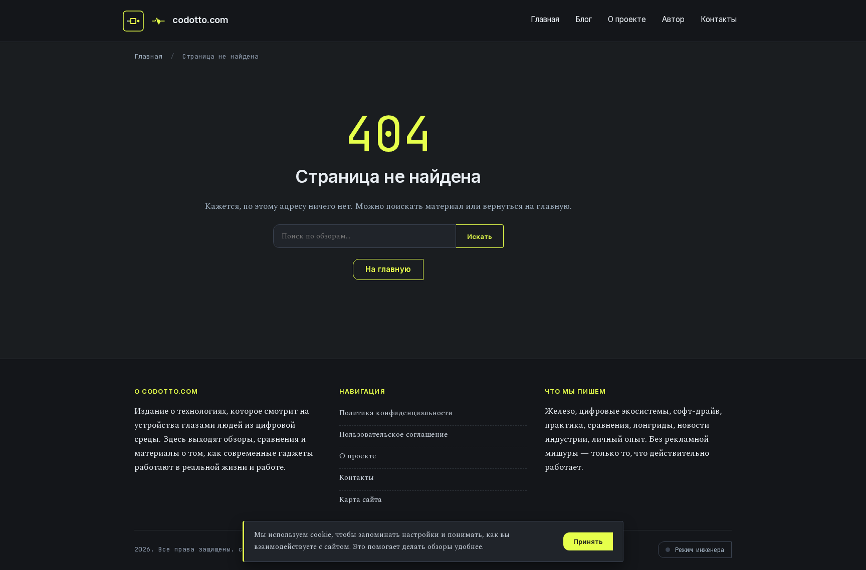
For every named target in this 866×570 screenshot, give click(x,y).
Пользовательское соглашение (393, 434)
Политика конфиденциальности (396, 413)
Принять (588, 541)
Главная (545, 19)
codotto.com (200, 19)
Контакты (719, 19)
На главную (388, 269)
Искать (479, 236)
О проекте (627, 19)
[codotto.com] (133, 21)
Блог (583, 19)
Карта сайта (360, 499)
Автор (673, 19)
